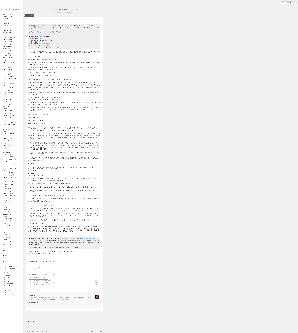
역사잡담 (9, 131)
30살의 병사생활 (8, 32)
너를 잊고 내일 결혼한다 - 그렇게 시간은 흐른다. (48, 32)
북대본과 (8, 99)
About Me (5, 261)
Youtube (42, 330)
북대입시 (8, 97)
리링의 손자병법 (10, 172)
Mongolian (8, 223)
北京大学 (8, 232)
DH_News (9, 18)
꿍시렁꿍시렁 (10, 37)
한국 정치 (8, 53)
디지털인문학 (7, 14)
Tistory (92, 330)
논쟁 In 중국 (9, 60)
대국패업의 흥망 (10, 157)
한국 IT (8, 55)
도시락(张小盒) (10, 124)
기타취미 (8, 205)
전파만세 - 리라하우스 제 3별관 (89, 239)
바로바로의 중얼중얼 (11, 9)
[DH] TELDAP (6, 285)
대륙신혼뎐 (9, 110)
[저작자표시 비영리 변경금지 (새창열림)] (46, 268)
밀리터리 (8, 200)
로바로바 (6, 207)
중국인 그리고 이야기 (41, 274)
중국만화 (7, 106)
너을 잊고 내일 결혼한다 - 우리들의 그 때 (38, 284)
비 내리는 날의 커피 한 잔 (71, 239)
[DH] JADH (6, 281)
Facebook (38, 330)
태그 (4, 250)
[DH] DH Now (6, 279)
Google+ (46, 330)
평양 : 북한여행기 (10, 181)
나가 (7, 211)
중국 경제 (8, 67)
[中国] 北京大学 (7, 292)
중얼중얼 (7, 35)
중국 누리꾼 (9, 76)
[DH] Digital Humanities (9, 288)
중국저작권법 (9, 241)
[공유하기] (33, 268)
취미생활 (6, 186)
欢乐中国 (8, 237)
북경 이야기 (9, 81)
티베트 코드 (9, 184)
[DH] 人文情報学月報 (8, 283)
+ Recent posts (30, 321)
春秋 (7, 140)
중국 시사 (9, 64)
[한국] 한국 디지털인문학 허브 (10, 266)
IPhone (8, 188)
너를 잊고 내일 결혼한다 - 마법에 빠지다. (38, 279)
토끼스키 (8, 113)
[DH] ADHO (6, 277)
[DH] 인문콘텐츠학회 (8, 275)
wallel (101, 330)
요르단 (7, 228)
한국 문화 (8, 51)
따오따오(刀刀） (10, 122)
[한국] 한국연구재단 (8, 270)
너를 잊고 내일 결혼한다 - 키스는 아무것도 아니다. (40, 282)
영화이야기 (9, 198)
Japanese (8, 225)
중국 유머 (8, 74)
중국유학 (6, 90)
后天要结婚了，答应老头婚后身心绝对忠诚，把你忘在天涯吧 (56, 25)
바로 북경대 (9, 104)
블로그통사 (9, 41)
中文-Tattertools (10, 234)
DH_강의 (8, 30)
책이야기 (8, 202)
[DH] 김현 (5, 272)
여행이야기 (9, 193)
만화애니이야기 (10, 195)
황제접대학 (9, 154)
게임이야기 (9, 191)
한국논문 (8, 136)
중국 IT (8, 71)
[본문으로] (52, 261)
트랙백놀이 (9, 44)
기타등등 (8, 150)
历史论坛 (8, 138)
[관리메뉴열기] (295, 3)
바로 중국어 (9, 92)
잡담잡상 (8, 16)
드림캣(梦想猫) (10, 108)
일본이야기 (7, 244)
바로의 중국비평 (10, 78)
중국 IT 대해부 (10, 62)
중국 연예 (8, 69)
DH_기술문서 (9, 23)
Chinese (8, 218)
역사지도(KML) (10, 133)
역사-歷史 (7, 129)
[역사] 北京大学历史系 (8, 294)
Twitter (33, 330)
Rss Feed (28, 330)
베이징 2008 (9, 87)
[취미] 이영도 (6, 290)
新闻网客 (8, 239)
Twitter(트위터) (10, 46)
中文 (5, 230)
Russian (8, 221)
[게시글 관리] (35, 268)
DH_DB (8, 21)
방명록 (4, 257)
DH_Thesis (9, 28)
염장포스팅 (8, 39)
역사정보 (8, 147)
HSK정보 (8, 94)
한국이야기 (7, 48)
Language (7, 214)
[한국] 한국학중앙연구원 (9, 268)
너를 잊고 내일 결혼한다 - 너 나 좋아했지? (39, 277)
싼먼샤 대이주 (9, 175)
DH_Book (8, 25)
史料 (7, 143)
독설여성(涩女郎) (10, 115)
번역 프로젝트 (7, 152)
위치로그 (5, 255)
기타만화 (8, 127)
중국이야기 (7, 57)
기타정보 (8, 101)
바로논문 (8, 145)
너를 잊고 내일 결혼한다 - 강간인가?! (64, 9)
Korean (8, 216)
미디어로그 (6, 253)
